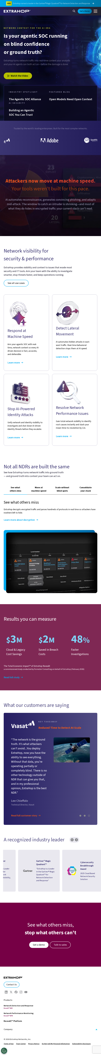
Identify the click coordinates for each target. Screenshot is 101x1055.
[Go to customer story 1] (80, 792)
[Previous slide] (72, 815)
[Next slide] (76, 815)
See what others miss (15, 489)
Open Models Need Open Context (70, 99)
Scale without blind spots (62, 489)
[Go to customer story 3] (89, 792)
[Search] (74, 10)
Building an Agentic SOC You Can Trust (22, 112)
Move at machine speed (38, 489)
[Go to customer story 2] (85, 792)
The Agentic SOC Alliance (25, 99)
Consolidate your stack (86, 489)
